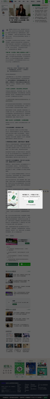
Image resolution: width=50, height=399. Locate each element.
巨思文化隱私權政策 (32, 204)
